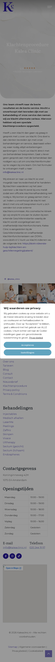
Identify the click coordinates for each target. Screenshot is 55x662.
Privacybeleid (36, 337)
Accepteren (27, 344)
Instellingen (27, 352)
